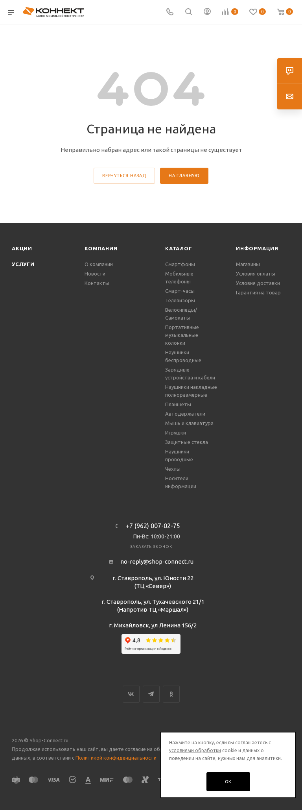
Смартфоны (180, 264)
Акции (22, 248)
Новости (95, 273)
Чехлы (172, 469)
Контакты (97, 283)
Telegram (151, 694)
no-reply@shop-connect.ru (156, 561)
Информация (257, 248)
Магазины (248, 264)
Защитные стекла (186, 442)
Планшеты (178, 404)
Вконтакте (131, 694)
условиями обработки (195, 750)
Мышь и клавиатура (189, 423)
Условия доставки (258, 283)
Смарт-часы (180, 291)
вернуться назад (124, 175)
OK (228, 781)
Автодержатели (185, 413)
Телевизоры (180, 300)
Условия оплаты (255, 273)
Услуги (23, 264)
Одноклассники (171, 694)
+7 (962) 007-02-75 (153, 526)
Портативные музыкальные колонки (182, 335)
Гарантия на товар (258, 292)
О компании (99, 264)
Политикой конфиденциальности (116, 757)
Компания (101, 248)
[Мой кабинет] (207, 12)
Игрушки (175, 432)
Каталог (178, 248)
